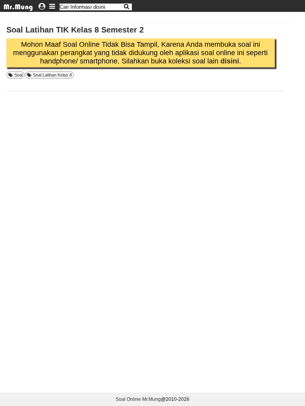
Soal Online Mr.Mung (138, 399)
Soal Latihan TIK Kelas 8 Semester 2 (75, 29)
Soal (18, 75)
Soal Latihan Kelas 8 (52, 75)
